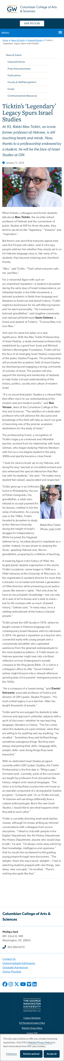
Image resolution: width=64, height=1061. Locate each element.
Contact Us (9, 959)
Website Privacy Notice (32, 1028)
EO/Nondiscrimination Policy (32, 1023)
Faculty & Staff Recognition (22, 82)
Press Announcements (19, 68)
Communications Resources (22, 96)
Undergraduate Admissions (18, 963)
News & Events (18, 40)
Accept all (52, 1054)
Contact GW (32, 1033)
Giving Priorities (11, 971)
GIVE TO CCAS (32, 23)
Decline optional (31, 1054)
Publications (14, 75)
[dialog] (32, 1047)
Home (5, 40)
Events (11, 89)
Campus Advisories (31, 1018)
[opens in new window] (5, 986)
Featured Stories (35, 40)
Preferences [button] (11, 1054)
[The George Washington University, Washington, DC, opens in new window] (32, 1005)
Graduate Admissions (15, 967)
